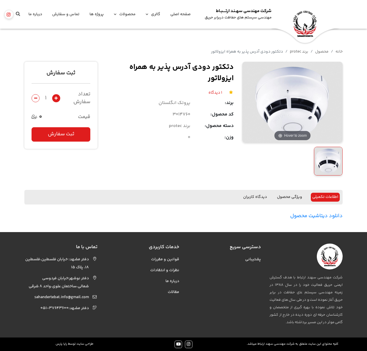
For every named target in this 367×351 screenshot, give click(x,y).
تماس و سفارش (65, 14)
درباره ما (35, 14)
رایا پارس (61, 344)
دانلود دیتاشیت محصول (316, 216)
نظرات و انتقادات (164, 270)
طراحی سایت (85, 344)
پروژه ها (96, 14)
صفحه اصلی (180, 14)
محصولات (127, 14)
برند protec (299, 52)
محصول (322, 52)
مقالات (173, 292)
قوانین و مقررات (165, 259)
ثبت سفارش (61, 134)
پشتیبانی (253, 259)
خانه (339, 52)
